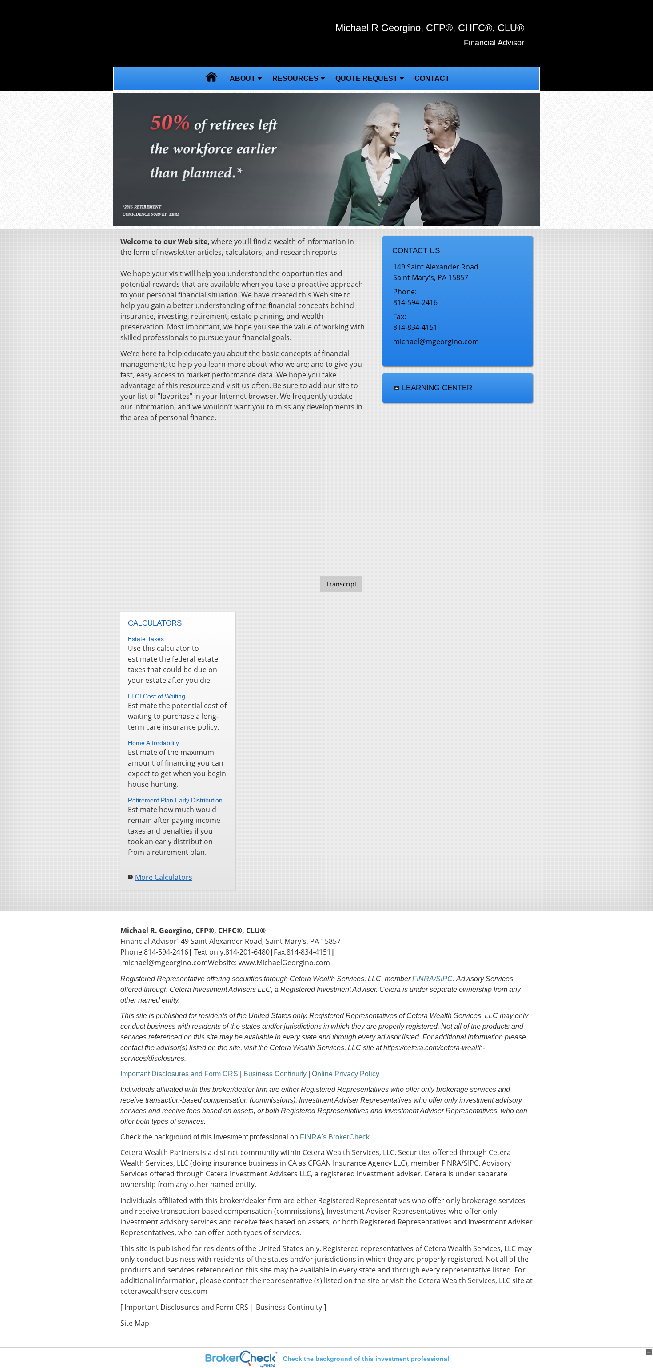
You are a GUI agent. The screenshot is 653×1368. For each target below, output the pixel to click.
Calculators (155, 623)
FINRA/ (424, 979)
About (242, 78)
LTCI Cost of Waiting (156, 696)
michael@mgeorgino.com (436, 341)
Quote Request (366, 78)
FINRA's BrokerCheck (335, 1137)
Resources (295, 78)
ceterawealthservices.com (163, 1291)
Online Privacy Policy (345, 1074)
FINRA (451, 1163)
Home (211, 78)
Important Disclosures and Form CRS (179, 1074)
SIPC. (445, 979)
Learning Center (437, 388)
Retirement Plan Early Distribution (175, 800)
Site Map (134, 1323)
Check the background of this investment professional (366, 1358)
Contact (432, 78)
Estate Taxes (146, 638)
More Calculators (163, 877)
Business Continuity (275, 1074)
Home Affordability (153, 742)
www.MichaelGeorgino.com (284, 962)
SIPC (471, 1163)
